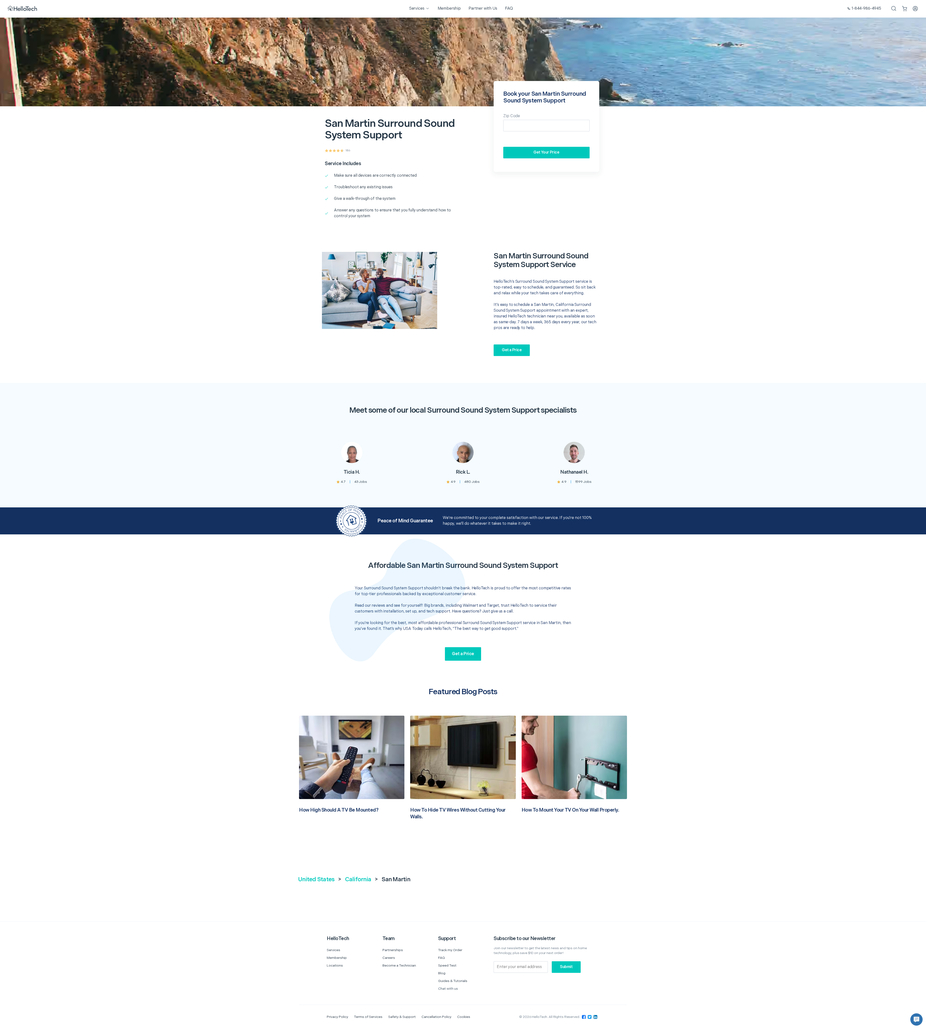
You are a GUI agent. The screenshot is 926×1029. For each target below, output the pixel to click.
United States (316, 879)
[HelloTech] (23, 9)
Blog (441, 973)
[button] (916, 1019)
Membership (337, 958)
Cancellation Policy (436, 1017)
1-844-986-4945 (866, 8)
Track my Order (450, 950)
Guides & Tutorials (452, 981)
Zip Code (511, 116)
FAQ (441, 958)
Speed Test (447, 965)
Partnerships (392, 950)
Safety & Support (402, 1017)
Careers (388, 958)
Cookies (463, 1017)
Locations (335, 965)
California (358, 879)
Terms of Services (368, 1017)
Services (333, 950)
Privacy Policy (337, 1017)
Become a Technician (399, 965)
